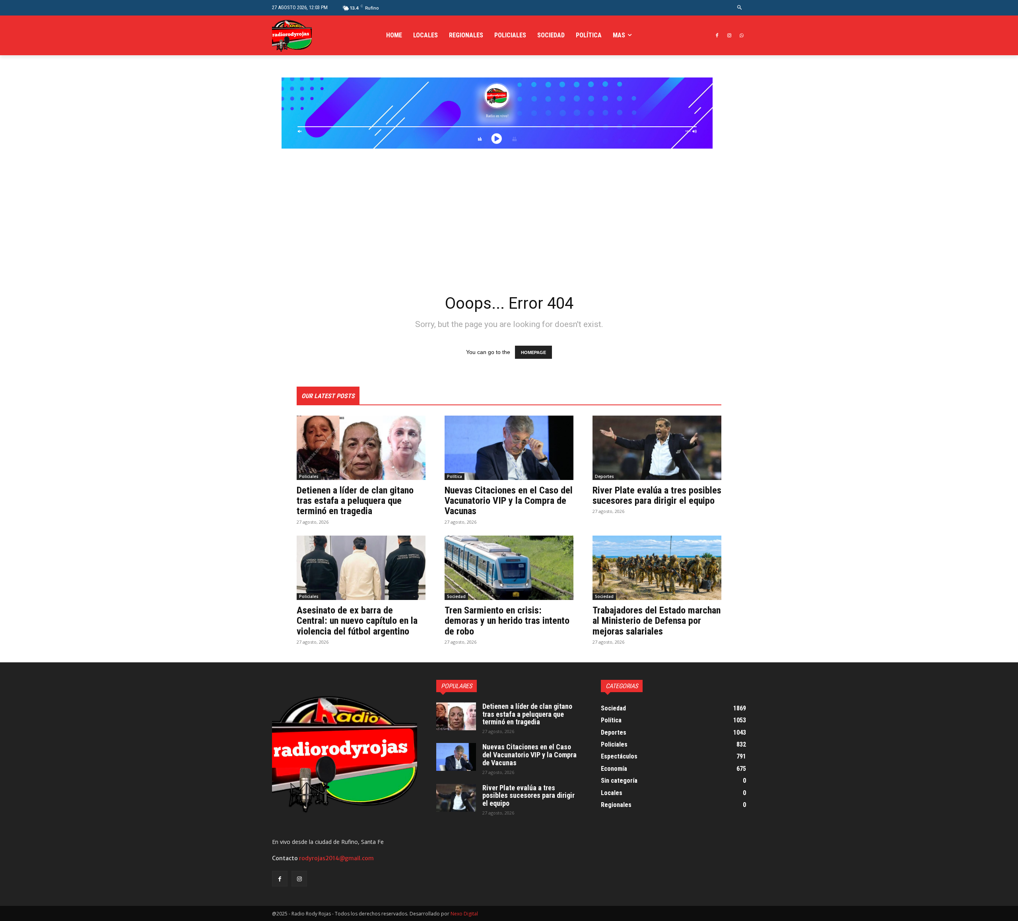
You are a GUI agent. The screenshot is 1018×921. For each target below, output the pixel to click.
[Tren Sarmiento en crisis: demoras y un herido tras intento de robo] (509, 568)
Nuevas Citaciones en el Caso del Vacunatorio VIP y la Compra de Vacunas (509, 501)
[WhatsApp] (741, 35)
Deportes (604, 476)
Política (454, 476)
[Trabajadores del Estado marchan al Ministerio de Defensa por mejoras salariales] (657, 568)
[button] (740, 8)
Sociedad (456, 596)
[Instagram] (729, 35)
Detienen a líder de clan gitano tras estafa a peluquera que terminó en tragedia (355, 501)
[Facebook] (717, 35)
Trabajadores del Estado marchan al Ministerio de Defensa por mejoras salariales (657, 621)
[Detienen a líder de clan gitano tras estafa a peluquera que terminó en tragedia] (361, 448)
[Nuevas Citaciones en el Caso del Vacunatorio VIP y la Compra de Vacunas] (509, 448)
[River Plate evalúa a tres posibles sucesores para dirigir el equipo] (657, 448)
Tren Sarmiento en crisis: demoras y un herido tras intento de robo (507, 621)
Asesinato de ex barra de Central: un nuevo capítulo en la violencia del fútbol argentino (357, 621)
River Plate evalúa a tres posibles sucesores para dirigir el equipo (657, 495)
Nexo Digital (464, 913)
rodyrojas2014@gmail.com (336, 858)
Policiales (309, 476)
